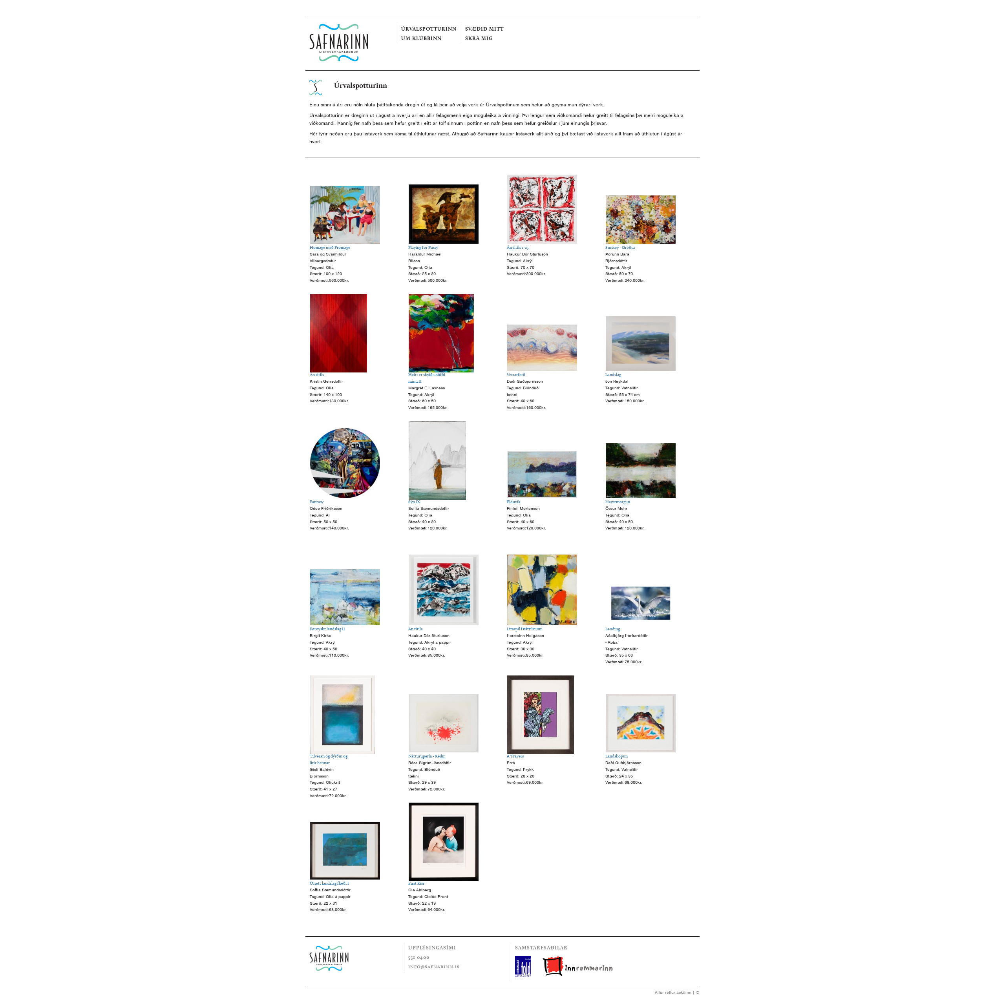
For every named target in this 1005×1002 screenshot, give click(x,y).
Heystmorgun (617, 501)
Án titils (317, 374)
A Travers (515, 756)
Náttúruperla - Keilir (426, 756)
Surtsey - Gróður (620, 247)
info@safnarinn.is (434, 966)
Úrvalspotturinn (429, 29)
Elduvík (514, 501)
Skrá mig (479, 38)
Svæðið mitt (484, 29)
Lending (612, 628)
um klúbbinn (421, 38)
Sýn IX (414, 501)
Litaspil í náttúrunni (525, 628)
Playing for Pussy (423, 247)
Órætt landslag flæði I (329, 883)
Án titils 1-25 (518, 247)
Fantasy (316, 501)
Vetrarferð (516, 374)
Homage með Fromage (330, 247)
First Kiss (416, 883)
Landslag (613, 374)
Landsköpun (616, 756)
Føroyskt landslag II (327, 628)
